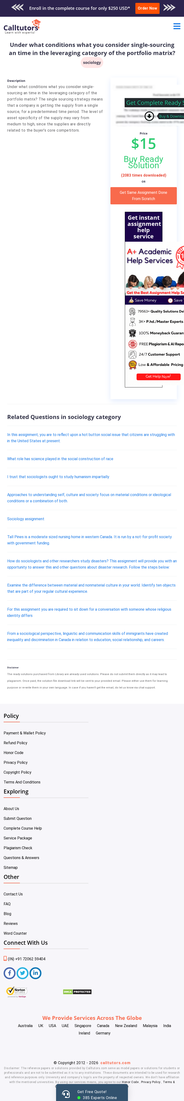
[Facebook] (10, 973)
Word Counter (15, 933)
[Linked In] (35, 973)
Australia (25, 1025)
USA (52, 1025)
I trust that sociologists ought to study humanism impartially (58, 477)
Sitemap (11, 867)
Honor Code (13, 752)
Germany (103, 1033)
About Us (11, 808)
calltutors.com (115, 1063)
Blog (7, 913)
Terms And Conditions (22, 782)
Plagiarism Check (18, 848)
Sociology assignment (25, 519)
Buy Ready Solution (143, 162)
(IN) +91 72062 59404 (26, 959)
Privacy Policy (16, 762)
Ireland (84, 1033)
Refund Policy (15, 743)
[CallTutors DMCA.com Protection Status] (77, 993)
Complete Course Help (23, 828)
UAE (65, 1025)
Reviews (11, 923)
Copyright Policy (17, 772)
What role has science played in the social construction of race (60, 459)
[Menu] (176, 26)
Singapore (83, 1025)
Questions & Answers (21, 857)
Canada (103, 1025)
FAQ (7, 904)
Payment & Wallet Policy (25, 733)
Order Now (147, 8)
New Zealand (126, 1025)
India (167, 1025)
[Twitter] (23, 973)
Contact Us (13, 894)
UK (40, 1025)
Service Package (18, 838)
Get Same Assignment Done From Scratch (143, 195)
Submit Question (18, 818)
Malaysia (150, 1025)
